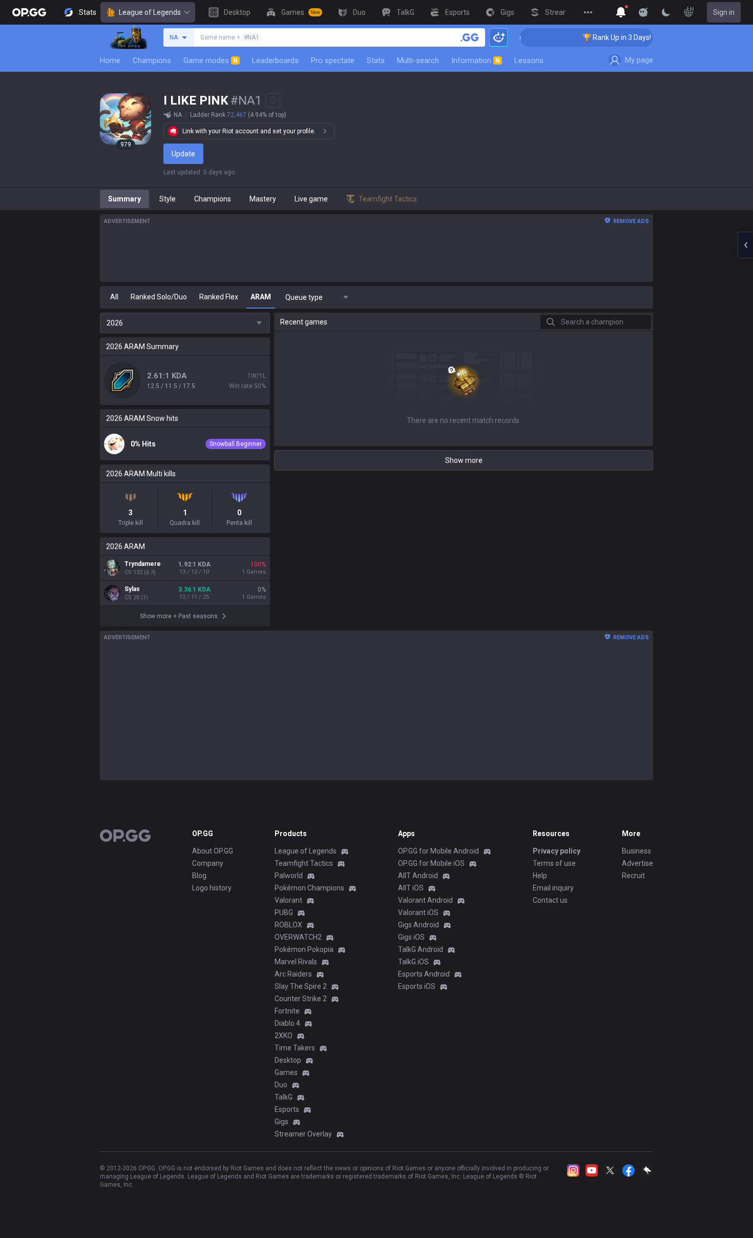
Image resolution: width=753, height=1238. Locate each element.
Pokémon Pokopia (304, 949)
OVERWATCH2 (298, 937)
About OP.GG (212, 851)
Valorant (288, 900)
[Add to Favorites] (273, 100)
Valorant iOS (418, 912)
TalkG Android (420, 949)
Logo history (212, 888)
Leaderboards (275, 60)
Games (286, 1072)
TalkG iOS (413, 962)
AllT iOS (411, 888)
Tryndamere (142, 563)
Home (110, 60)
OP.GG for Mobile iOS (431, 863)
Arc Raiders (293, 974)
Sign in (724, 12)
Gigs (281, 1122)
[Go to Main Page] (29, 12)
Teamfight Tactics (304, 863)
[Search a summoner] (469, 37)
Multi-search (418, 60)
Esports (287, 1109)
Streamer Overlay (303, 1134)
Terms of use (554, 863)
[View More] (588, 12)
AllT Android (418, 875)
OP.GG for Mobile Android (438, 851)
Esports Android (424, 974)
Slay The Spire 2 (301, 986)
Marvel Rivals (296, 962)
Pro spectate (332, 60)
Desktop (288, 1060)
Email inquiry (553, 888)
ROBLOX (288, 925)
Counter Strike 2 (301, 999)
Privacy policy (556, 851)
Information (475, 60)
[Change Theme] (666, 12)
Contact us (550, 900)
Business (636, 851)
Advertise (637, 863)
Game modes (210, 60)
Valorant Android (425, 900)
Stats (376, 60)
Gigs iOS (411, 937)
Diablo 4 (287, 1023)
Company (207, 863)
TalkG (283, 1097)
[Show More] (621, 12)
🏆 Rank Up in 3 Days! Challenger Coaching (637, 37)
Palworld (289, 875)
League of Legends (150, 12)
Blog (199, 875)
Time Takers (295, 1048)
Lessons (528, 60)
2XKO (283, 1035)
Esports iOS (416, 986)
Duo (281, 1085)
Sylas (132, 589)
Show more (464, 460)
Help (540, 875)
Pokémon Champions (309, 888)
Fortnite (287, 1011)
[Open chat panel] (745, 245)
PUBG (284, 912)
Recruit (633, 875)
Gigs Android (418, 925)
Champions (152, 60)
